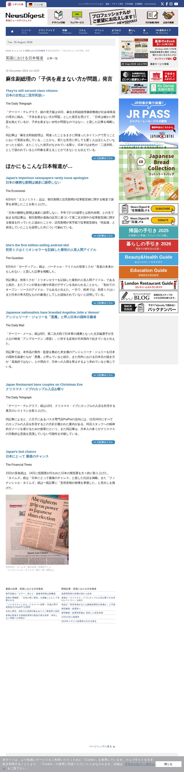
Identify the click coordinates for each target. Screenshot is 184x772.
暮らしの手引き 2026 (148, 245)
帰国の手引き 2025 (149, 232)
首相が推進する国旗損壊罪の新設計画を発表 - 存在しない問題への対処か (32, 616)
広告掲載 (129, 4)
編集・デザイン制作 (114, 4)
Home (8, 51)
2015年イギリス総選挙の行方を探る (79, 621)
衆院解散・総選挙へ (71, 609)
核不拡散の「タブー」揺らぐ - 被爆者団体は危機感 (31, 593)
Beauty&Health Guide (148, 259)
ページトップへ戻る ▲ (102, 746)
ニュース (18, 51)
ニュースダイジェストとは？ (91, 4)
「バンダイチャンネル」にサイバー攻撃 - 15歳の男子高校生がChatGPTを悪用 (32, 605)
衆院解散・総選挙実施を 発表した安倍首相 (82, 613)
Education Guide (148, 272)
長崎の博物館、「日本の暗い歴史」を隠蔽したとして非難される (33, 599)
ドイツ (36, 3)
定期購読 (139, 4)
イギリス (16, 3)
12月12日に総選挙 (70, 617)
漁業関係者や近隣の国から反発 (76, 593)
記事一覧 (52, 58)
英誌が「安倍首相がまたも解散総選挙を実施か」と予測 (88, 604)
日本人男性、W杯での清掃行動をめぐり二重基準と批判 (32, 611)
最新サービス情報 (145, 64)
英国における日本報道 (35, 51)
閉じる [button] (168, 764)
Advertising (150, 4)
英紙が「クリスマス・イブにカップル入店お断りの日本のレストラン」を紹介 (88, 599)
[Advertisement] (33, 647)
